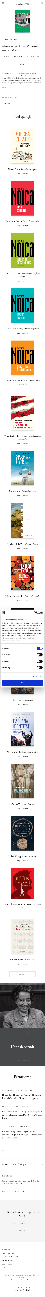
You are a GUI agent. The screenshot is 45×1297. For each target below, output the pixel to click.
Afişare (36, 676)
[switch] (40, 654)
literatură (6, 56)
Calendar (5, 1151)
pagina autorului (22, 1061)
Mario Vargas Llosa (13, 46)
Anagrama (30, 1280)
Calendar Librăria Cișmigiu (14, 1164)
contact (22, 1230)
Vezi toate (22, 974)
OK (22, 683)
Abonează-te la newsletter (13, 1191)
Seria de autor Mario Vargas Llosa (26, 56)
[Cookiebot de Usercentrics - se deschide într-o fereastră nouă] (33, 612)
